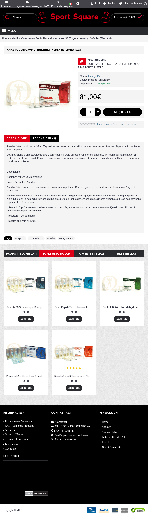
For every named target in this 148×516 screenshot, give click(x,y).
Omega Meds (95, 76)
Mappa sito (11, 444)
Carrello (106, 442)
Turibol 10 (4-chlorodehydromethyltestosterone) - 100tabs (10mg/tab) (122, 307)
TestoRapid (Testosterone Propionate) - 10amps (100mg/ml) (74, 307)
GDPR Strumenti (111, 447)
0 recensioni (104, 124)
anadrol (51, 238)
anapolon (20, 238)
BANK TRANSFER (64, 430)
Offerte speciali (91, 253)
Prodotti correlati (21, 253)
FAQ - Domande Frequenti (19, 425)
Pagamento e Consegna (18, 421)
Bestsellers (126, 253)
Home (105, 421)
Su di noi (10, 430)
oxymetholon (36, 238)
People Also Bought (56, 253)
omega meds (66, 238)
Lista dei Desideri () (113, 437)
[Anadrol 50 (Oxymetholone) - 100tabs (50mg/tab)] (39, 92)
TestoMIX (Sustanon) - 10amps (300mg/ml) (26, 307)
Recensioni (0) (44, 138)
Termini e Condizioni (16, 439)
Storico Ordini (109, 431)
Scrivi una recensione (125, 124)
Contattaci (10, 448)
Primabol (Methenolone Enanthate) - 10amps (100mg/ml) (26, 376)
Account (106, 426)
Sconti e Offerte (14, 434)
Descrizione (17, 138)
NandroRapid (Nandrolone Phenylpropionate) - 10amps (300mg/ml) (74, 376)
